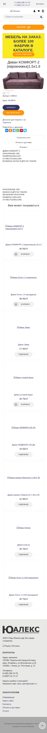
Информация (8, 697)
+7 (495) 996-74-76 (22, 2)
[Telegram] (14, 130)
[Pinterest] (21, 130)
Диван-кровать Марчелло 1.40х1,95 (23, 495)
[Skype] (25, 130)
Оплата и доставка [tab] (24, 142)
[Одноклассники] (10, 130)
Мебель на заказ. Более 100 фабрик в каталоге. (23, 45)
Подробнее (7, 122)
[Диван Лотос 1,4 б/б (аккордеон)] (23, 577)
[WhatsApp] (17, 130)
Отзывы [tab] (24, 147)
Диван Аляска (23, 545)
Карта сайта (8, 701)
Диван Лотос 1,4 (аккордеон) (23, 294)
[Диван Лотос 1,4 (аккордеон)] (23, 277)
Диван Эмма (23, 344)
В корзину (11, 107)
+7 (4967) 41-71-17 (22, 5)
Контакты (40, 4)
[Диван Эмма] (23, 327)
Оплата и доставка (11, 707)
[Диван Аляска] (23, 527)
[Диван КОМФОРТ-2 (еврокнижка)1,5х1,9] (23, 227)
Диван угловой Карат (23, 395)
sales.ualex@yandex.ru (27, 684)
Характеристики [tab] (23, 137)
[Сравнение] (4, 93)
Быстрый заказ (13, 113)
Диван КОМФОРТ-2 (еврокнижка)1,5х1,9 (23, 244)
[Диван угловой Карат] (23, 377)
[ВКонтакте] (6, 130)
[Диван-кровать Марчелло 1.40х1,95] (23, 477)
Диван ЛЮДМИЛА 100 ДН (23, 445)
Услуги (6, 711)
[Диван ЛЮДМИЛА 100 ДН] (23, 427)
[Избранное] (8, 93)
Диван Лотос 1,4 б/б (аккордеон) (23, 595)
